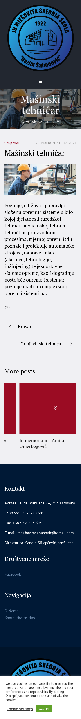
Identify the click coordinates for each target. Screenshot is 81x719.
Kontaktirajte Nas (19, 616)
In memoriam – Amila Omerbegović (26, 443)
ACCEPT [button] (44, 709)
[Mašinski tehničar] (40, 179)
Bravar (25, 326)
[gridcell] (40, 541)
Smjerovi (11, 143)
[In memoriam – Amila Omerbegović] (40, 408)
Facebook (12, 572)
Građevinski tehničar (41, 344)
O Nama (11, 609)
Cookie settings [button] (20, 708)
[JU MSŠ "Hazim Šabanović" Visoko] (40, 38)
